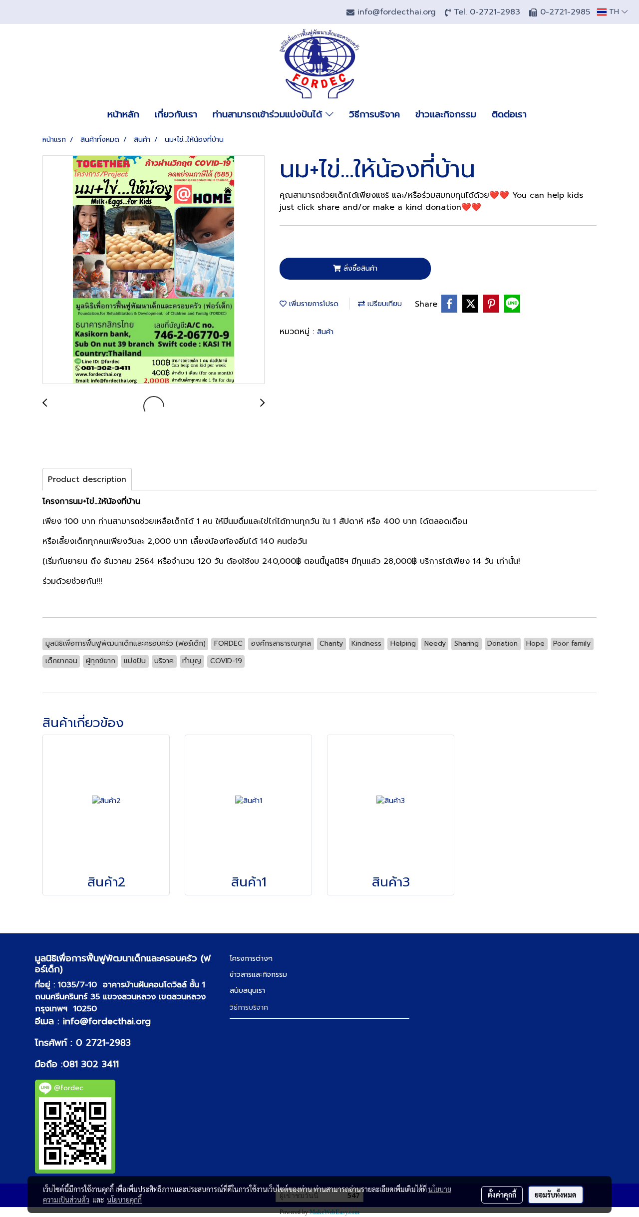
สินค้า (325, 332)
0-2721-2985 (565, 12)
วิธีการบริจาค (374, 114)
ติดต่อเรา (509, 114)
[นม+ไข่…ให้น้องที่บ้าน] (153, 270)
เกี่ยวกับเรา (176, 114)
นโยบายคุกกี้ (124, 1199)
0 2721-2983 (103, 1043)
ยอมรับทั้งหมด (556, 1194)
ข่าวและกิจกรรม (445, 114)
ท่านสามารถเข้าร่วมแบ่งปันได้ (269, 114)
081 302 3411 (91, 1064)
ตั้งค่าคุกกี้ (502, 1194)
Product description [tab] (87, 479)
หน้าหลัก (123, 114)
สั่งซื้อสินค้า (359, 268)
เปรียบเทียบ (383, 304)
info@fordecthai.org (107, 1021)
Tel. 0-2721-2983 (488, 12)
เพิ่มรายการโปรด (312, 304)
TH (614, 11)
